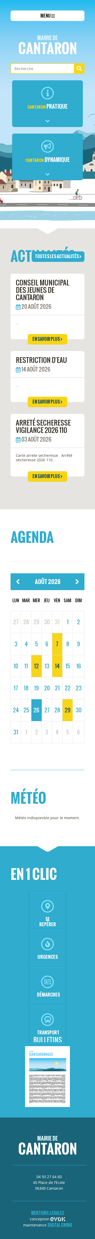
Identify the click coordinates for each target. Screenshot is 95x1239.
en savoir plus (46, 339)
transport (48, 1032)
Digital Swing (60, 1225)
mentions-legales (47, 1213)
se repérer (47, 922)
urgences (47, 957)
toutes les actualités (57, 256)
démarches (48, 994)
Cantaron (47, 46)
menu (45, 16)
